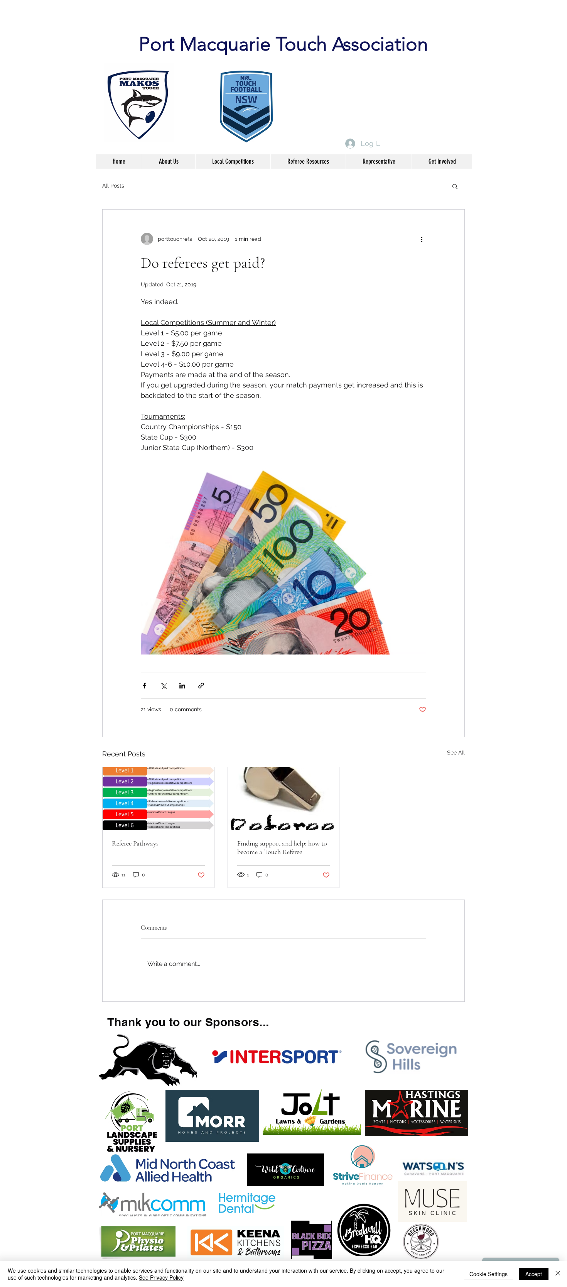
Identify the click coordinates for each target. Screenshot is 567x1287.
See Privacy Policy (161, 1277)
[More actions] (421, 239)
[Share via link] (201, 685)
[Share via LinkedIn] (182, 685)
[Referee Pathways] (158, 798)
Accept (533, 1274)
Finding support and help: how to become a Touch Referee (282, 847)
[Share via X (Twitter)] (163, 685)
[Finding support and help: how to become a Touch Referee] (283, 798)
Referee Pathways (135, 843)
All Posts (113, 186)
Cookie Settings (488, 1274)
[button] (455, 186)
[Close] (557, 1274)
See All (456, 752)
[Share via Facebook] (144, 685)
